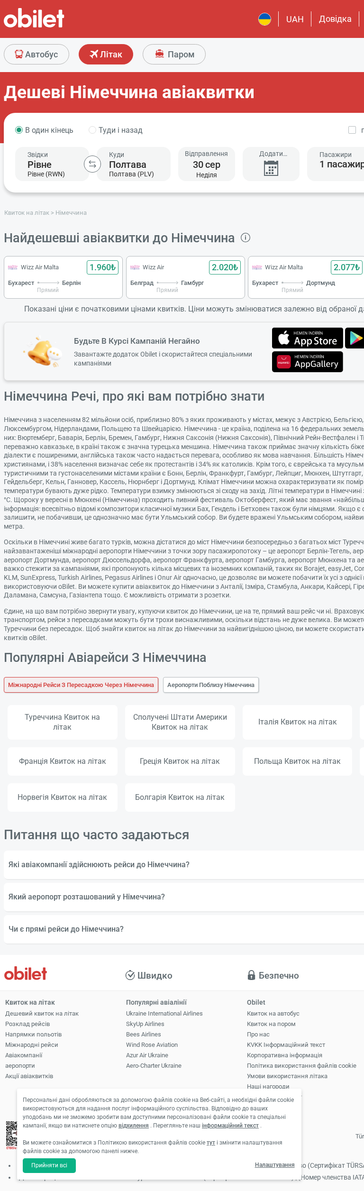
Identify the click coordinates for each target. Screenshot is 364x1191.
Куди (116, 154)
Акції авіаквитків (29, 1076)
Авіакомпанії (23, 1055)
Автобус (40, 54)
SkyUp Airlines (145, 1023)
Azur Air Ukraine (147, 1055)
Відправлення (206, 153)
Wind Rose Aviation (152, 1044)
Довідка (335, 19)
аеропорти (20, 1065)
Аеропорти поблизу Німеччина (211, 684)
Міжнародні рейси (31, 1044)
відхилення (133, 1125)
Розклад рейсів (27, 1023)
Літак (110, 54)
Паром (180, 54)
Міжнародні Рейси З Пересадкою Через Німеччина (81, 684)
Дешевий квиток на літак (42, 1013)
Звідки (37, 154)
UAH (295, 19)
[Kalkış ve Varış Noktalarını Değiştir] (92, 164)
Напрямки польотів (33, 1034)
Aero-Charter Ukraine (154, 1065)
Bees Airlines (143, 1034)
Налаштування (275, 1165)
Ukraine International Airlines (164, 1013)
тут (211, 1142)
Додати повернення (271, 154)
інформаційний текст (230, 1125)
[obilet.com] (57, 26)
